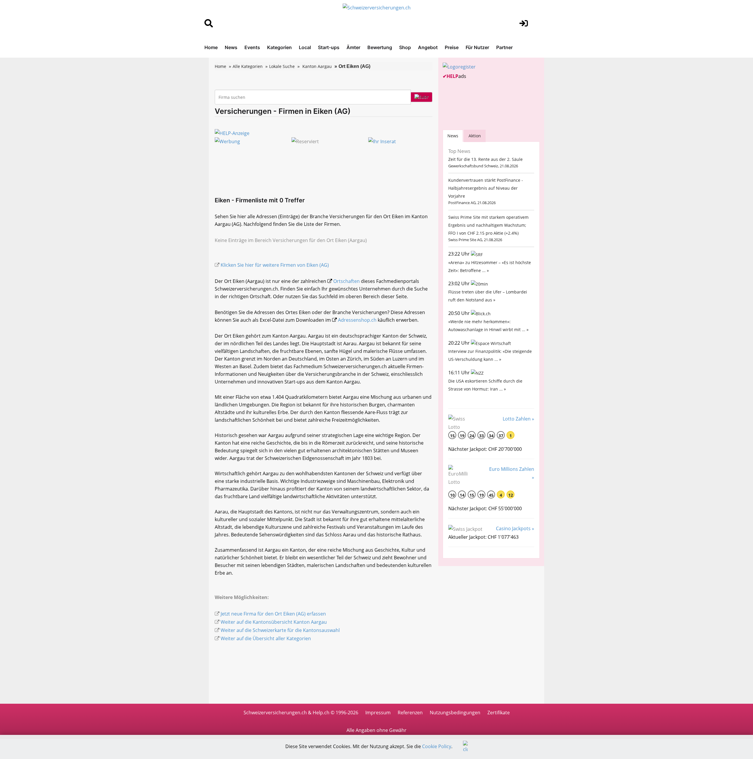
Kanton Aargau (317, 66)
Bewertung (379, 47)
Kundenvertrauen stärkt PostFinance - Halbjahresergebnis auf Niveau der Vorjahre (485, 188)
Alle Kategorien (248, 66)
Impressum (378, 712)
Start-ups (328, 47)
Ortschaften (346, 281)
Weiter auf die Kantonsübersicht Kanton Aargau (274, 622)
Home (211, 47)
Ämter (353, 47)
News (231, 47)
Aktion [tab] (475, 136)
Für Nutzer (477, 47)
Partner (504, 47)
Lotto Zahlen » (518, 419)
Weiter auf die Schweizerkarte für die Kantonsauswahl (280, 630)
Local (305, 47)
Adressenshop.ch (357, 320)
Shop (405, 47)
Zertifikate (498, 712)
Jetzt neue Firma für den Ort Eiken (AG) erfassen (273, 613)
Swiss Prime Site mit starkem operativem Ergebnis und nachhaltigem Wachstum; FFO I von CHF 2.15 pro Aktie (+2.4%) (488, 225)
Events (252, 47)
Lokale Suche (282, 66)
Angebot (428, 47)
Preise (452, 47)
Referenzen (410, 712)
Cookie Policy (436, 746)
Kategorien (279, 47)
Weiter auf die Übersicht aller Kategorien (266, 638)
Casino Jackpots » (515, 528)
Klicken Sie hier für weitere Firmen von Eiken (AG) (275, 265)
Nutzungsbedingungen (455, 712)
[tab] (453, 136)
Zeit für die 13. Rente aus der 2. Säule (485, 159)
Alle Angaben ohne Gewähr (376, 730)
